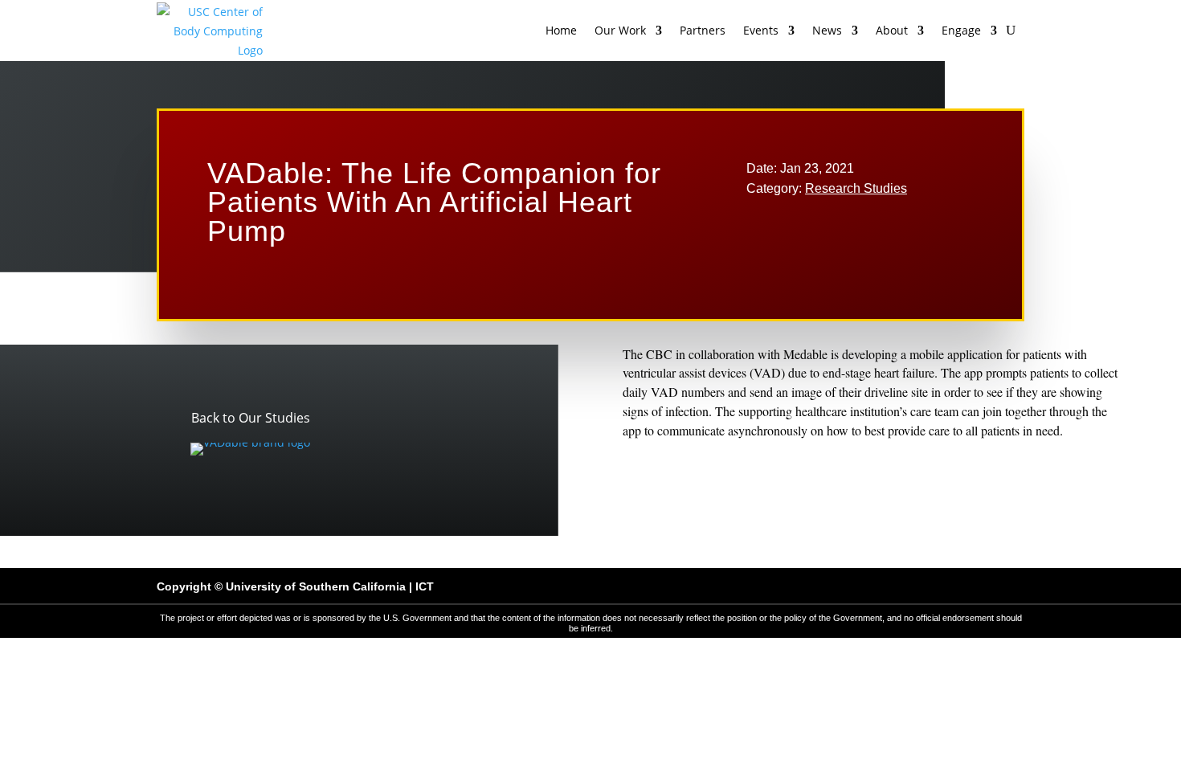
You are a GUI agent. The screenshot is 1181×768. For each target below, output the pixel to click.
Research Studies (856, 188)
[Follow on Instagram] (939, 586)
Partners (702, 30)
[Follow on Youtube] (1009, 586)
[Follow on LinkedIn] (974, 586)
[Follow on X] (903, 586)
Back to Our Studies (250, 418)
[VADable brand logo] (250, 442)
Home (561, 30)
